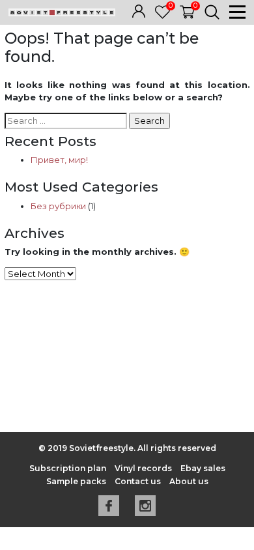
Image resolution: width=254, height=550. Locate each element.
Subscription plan (67, 468)
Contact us (138, 481)
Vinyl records (143, 468)
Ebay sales (202, 468)
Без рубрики (58, 206)
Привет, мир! (59, 159)
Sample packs (76, 481)
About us (188, 481)
